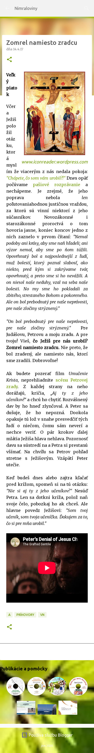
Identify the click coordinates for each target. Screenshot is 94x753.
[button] (9, 59)
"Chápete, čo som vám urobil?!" (36, 178)
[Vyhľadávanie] (87, 8)
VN (42, 614)
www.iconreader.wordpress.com (54, 161)
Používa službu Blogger (50, 735)
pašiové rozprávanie (56, 184)
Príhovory (25, 614)
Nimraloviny (26, 8)
